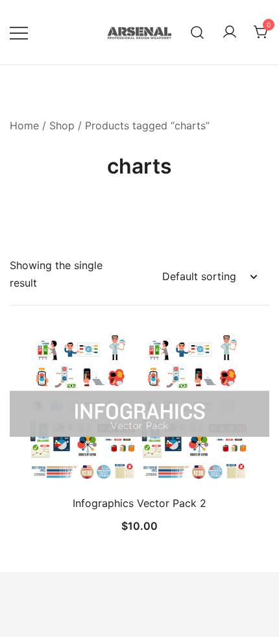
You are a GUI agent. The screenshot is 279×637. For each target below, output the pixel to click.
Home (24, 125)
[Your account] (229, 32)
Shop (62, 125)
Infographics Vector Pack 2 (139, 503)
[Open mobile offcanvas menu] (19, 32)
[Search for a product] (197, 32)
